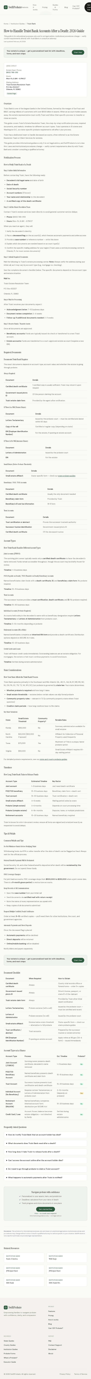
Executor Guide (10, 1362)
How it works (35, 7)
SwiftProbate (15, 7)
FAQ (49, 1341)
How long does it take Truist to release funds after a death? (34, 1152)
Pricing (44, 7)
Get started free (45, 1209)
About (50, 1353)
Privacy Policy (65, 1374)
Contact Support (55, 1345)
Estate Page (11, 94)
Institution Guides (18, 24)
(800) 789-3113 (12, 72)
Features (24, 7)
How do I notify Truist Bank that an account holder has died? (34, 1135)
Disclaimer (52, 1349)
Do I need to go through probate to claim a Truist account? (33, 1169)
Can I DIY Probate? (76, 7)
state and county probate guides (53, 759)
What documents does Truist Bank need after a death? (32, 1143)
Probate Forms (9, 1353)
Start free (78, 52)
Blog (66, 7)
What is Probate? (10, 1358)
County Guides (10, 1345)
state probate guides (66, 476)
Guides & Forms (55, 7)
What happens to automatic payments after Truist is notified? (35, 1177)
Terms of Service (80, 1374)
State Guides (9, 1341)
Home (6, 24)
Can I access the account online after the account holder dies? (35, 1160)
